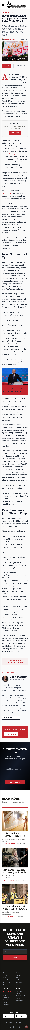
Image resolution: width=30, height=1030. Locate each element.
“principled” (7, 193)
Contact (5, 977)
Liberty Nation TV (7, 995)
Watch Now (15, 132)
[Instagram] (19, 1027)
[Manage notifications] (26, 1026)
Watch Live (6, 997)
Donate (18, 993)
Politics (18, 973)
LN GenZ (5, 1002)
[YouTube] (16, 1027)
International (6, 1004)
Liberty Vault (6, 1000)
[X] (10, 1027)
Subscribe (15, 958)
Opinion (18, 975)
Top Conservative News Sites (8, 992)
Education (19, 982)
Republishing (6, 979)
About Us (5, 973)
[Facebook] (13, 1027)
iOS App (18, 998)
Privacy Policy (6, 982)
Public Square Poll (21, 996)
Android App (19, 1000)
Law (17, 984)
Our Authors (6, 975)
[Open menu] (3, 4)
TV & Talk (19, 979)
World (18, 977)
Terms (4, 984)
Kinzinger (13, 154)
